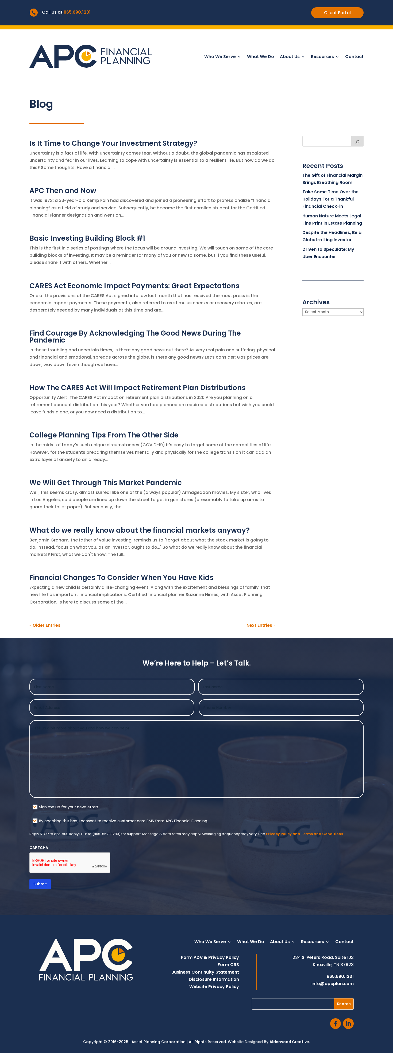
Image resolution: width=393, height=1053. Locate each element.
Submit (40, 884)
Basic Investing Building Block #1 (87, 238)
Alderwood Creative (289, 1041)
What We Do (260, 57)
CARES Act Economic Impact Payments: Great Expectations (134, 286)
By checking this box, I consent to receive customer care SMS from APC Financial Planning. (123, 821)
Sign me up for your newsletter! (68, 807)
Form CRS (228, 965)
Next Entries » (260, 625)
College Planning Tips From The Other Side (104, 435)
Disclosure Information (214, 979)
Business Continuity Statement (205, 972)
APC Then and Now (62, 190)
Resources (322, 57)
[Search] (357, 141)
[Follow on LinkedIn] (348, 1023)
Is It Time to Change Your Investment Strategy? (113, 143)
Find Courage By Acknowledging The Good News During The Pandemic (135, 336)
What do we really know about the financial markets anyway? (139, 530)
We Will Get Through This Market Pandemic (105, 482)
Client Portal (337, 13)
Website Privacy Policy (214, 986)
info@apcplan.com (332, 984)
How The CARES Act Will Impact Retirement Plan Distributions (137, 388)
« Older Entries (44, 625)
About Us (290, 57)
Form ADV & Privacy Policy (210, 957)
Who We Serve (220, 57)
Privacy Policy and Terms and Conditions (304, 833)
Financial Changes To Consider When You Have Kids (121, 577)
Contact (354, 57)
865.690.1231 (77, 12)
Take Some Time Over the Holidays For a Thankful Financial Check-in (330, 199)
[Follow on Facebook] (335, 1023)
